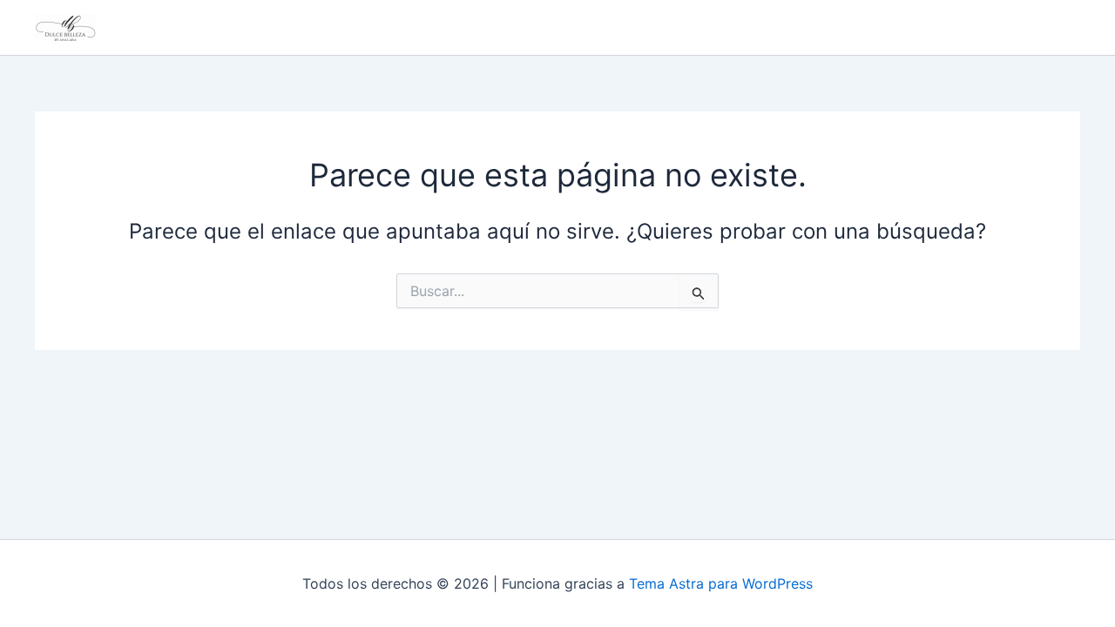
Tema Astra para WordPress (721, 583)
